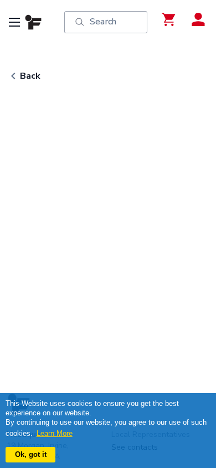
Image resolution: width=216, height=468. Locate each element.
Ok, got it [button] (31, 454)
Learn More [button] (55, 433)
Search (103, 22)
